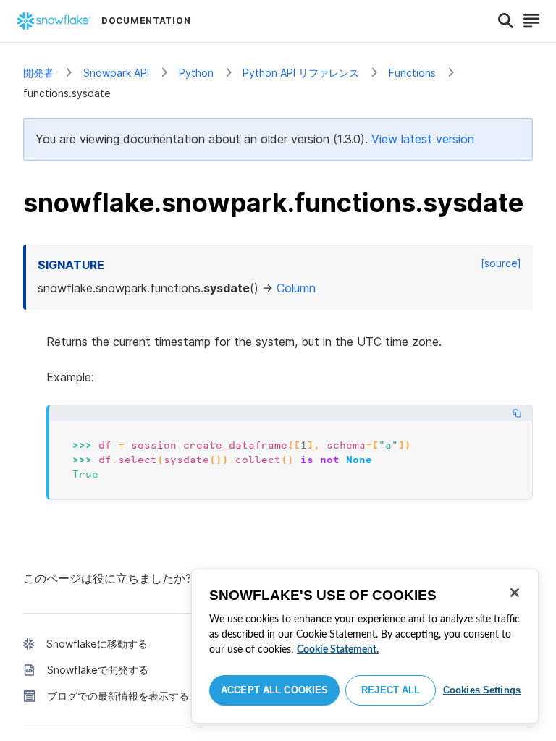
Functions (412, 73)
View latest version (422, 139)
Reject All (390, 690)
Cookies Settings (482, 690)
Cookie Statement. (338, 650)
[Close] (515, 593)
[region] (365, 646)
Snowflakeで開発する (97, 670)
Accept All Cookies (274, 690)
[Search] (506, 21)
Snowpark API (116, 73)
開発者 (38, 73)
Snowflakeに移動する (97, 644)
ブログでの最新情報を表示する (118, 696)
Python (196, 73)
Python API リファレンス (301, 73)
